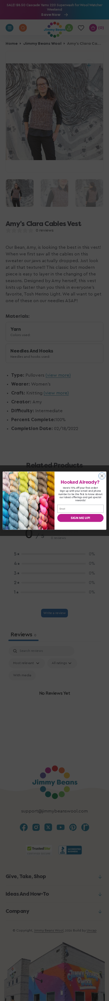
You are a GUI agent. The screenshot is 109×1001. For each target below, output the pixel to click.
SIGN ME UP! (80, 518)
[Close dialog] (102, 476)
